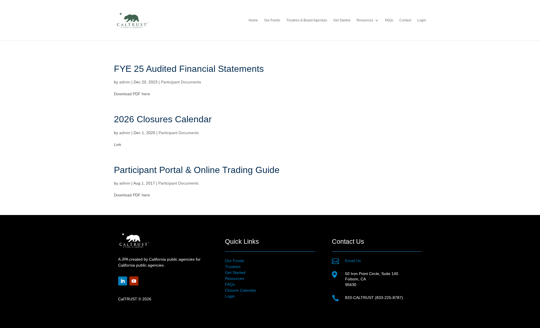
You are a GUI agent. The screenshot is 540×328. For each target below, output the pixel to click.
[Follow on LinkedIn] (122, 280)
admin (124, 82)
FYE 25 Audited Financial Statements (189, 69)
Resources (234, 278)
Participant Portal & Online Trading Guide (197, 170)
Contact (405, 20)
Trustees (232, 266)
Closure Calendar (240, 290)
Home (253, 20)
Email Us (353, 260)
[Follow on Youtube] (133, 280)
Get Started (341, 20)
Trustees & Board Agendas (306, 20)
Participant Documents (181, 82)
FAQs (389, 20)
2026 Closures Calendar (163, 119)
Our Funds (272, 20)
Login (421, 20)
